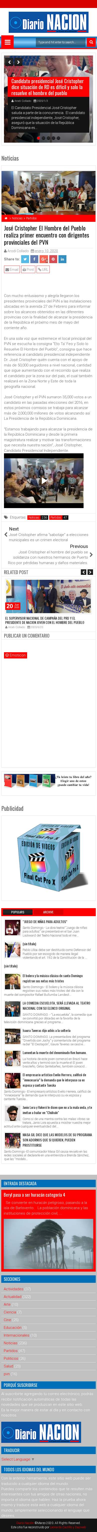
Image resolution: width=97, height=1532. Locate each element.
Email (13, 270)
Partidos (55, 517)
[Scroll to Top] (90, 1525)
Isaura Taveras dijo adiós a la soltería (46, 1030)
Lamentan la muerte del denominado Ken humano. (55, 1052)
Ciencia (10, 1312)
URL (44, 270)
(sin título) (29, 943)
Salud (8, 1366)
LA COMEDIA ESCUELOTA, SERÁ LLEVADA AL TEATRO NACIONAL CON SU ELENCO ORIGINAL (56, 1005)
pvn (7, 1374)
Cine (7, 1320)
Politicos (11, 1358)
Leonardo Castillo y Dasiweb (68, 1527)
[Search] (91, 42)
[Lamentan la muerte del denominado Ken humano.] (12, 1058)
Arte (7, 1304)
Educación (12, 1327)
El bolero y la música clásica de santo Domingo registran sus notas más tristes (53, 978)
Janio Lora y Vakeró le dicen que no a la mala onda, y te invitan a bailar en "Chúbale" (57, 1110)
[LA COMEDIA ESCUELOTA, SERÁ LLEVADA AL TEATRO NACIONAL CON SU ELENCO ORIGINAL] (12, 1009)
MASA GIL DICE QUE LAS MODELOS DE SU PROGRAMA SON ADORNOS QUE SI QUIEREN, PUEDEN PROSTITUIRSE (57, 1140)
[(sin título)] (12, 949)
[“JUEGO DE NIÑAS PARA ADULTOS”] (12, 927)
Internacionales (16, 1335)
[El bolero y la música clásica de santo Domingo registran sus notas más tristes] (12, 981)
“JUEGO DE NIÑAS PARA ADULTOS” (45, 921)
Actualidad (12, 1297)
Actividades (13, 1289)
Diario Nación (25, 1523)
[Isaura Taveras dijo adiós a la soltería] (12, 1036)
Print (30, 270)
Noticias (34, 517)
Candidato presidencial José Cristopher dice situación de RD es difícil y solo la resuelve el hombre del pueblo (47, 87)
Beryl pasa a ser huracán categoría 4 (34, 1194)
